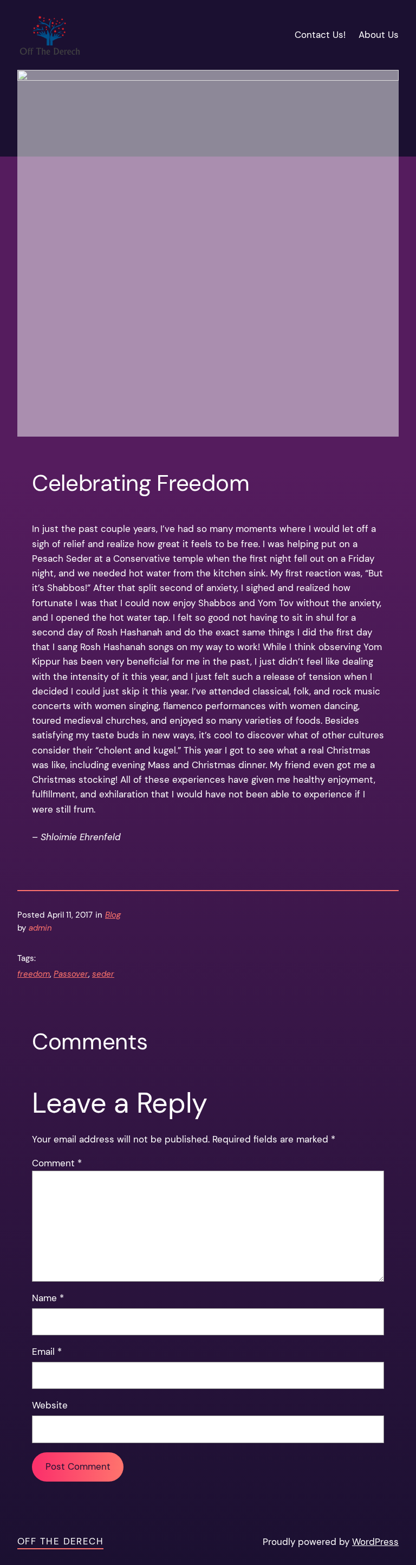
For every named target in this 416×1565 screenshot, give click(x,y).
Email (47, 1352)
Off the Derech (60, 1541)
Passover (71, 974)
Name (48, 1298)
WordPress (375, 1542)
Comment (57, 1163)
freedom (33, 974)
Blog (113, 915)
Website (50, 1405)
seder (103, 974)
